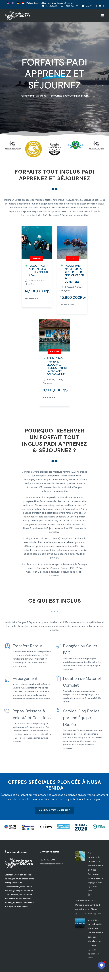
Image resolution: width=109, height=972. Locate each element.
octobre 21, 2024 (85, 914)
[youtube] (100, 6)
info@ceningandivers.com (51, 863)
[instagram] (103, 6)
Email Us (89, 6)
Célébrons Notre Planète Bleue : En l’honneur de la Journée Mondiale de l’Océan (95, 932)
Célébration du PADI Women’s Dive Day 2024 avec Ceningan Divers (87, 905)
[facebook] (96, 6)
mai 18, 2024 (95, 950)
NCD (92, 894)
